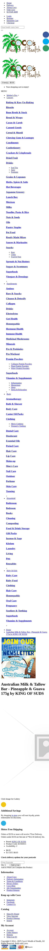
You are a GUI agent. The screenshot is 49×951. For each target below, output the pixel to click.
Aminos (10, 288)
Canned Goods (13, 127)
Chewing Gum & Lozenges (20, 137)
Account (10, 930)
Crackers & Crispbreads (18, 153)
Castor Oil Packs (14, 414)
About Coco (11, 877)
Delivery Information (15, 879)
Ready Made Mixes (16, 237)
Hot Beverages (13, 187)
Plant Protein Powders (20, 366)
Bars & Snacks (13, 293)
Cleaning (10, 518)
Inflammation (16, 383)
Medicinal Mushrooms (17, 339)
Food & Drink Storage (17, 528)
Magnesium (15, 385)
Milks (9, 207)
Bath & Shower (14, 404)
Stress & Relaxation (19, 390)
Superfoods (12, 271)
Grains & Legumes (16, 177)
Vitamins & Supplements (19, 378)
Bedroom (11, 508)
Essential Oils (13, 441)
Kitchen (10, 543)
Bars (13, 252)
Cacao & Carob (14, 122)
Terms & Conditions (15, 881)
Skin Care (11, 486)
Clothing (10, 419)
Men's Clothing (17, 424)
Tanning (10, 491)
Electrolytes (12, 313)
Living (9, 553)
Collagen (10, 303)
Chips (13, 255)
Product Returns (13, 890)
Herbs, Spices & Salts (17, 182)
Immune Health (14, 334)
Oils (8, 222)
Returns (10, 935)
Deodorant (11, 436)
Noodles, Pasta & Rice (17, 212)
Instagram (10, 900)
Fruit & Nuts (16, 257)
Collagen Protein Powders (21, 364)
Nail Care (11, 471)
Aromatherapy (13, 399)
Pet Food (10, 232)
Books (9, 513)
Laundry (10, 548)
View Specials (12, 916)
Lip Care (10, 456)
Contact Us (11, 904)
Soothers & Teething (16, 610)
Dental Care (12, 431)
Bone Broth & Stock (16, 112)
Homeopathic (13, 323)
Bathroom (11, 503)
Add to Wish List (8, 867)
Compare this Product (23, 867)
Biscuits (10, 107)
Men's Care (12, 466)
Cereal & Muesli (14, 132)
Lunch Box (12, 197)
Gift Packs (11, 533)
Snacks (9, 247)
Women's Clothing (18, 426)
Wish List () (12, 937)
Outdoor (10, 476)
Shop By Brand (13, 914)
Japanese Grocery (15, 192)
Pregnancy (11, 605)
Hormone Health (14, 329)
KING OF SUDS (19, 842)
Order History (12, 932)
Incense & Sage (14, 538)
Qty (2, 865)
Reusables (11, 563)
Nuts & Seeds (13, 217)
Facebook (10, 902)
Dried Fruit (12, 158)
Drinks (9, 163)
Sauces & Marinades (16, 242)
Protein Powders (14, 359)
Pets (8, 558)
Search (9, 921)
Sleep (13, 387)
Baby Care (11, 575)
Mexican (10, 202)
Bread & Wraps (14, 117)
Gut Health (12, 318)
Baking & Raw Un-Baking (20, 102)
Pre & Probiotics (14, 349)
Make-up (10, 461)
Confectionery (13, 147)
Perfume (10, 481)
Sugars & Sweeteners (17, 266)
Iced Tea (14, 168)
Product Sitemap (13, 918)
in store (14, 815)
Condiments (12, 142)
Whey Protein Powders (20, 368)
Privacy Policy (12, 884)
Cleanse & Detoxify (16, 298)
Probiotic (14, 172)
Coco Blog (11, 886)
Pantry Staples (13, 227)
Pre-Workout (13, 354)
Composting (12, 523)
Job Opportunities (14, 888)
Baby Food (12, 580)
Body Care (11, 409)
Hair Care (11, 451)
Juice (13, 170)
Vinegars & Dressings (17, 276)
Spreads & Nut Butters (18, 261)
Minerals (10, 344)
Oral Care (11, 600)
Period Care (12, 446)
